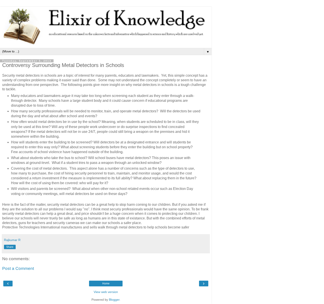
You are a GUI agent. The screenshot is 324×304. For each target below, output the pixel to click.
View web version (106, 292)
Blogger (114, 299)
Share (9, 246)
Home (106, 283)
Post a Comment (18, 268)
